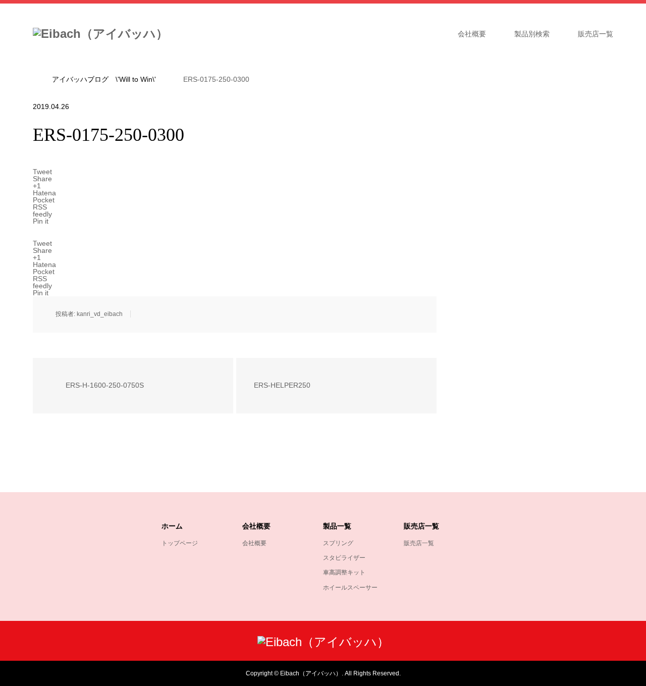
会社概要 (472, 34)
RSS (40, 673)
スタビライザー (344, 557)
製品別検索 (532, 34)
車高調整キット (344, 572)
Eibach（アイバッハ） (311, 673)
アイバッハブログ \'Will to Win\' (104, 79)
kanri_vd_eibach (100, 314)
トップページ (180, 543)
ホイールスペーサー (350, 587)
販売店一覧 (595, 34)
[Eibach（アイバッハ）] (100, 34)
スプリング (338, 543)
